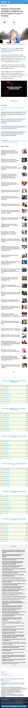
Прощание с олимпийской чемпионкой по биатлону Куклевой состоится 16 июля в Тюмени (13, 590)
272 (26, 458)
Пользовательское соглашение (7, 674)
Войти (25, 2)
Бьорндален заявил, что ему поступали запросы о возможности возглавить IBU (13, 632)
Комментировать (14, 100)
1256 (27, 415)
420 (26, 445)
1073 (27, 419)
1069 (27, 421)
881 (26, 531)
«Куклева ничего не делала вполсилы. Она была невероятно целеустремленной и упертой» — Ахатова (13, 578)
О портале (3, 672)
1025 (27, 397)
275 (26, 456)
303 (26, 480)
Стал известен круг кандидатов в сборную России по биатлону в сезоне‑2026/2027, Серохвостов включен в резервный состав (13, 656)
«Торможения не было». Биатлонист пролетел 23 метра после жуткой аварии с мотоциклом (14, 572)
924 (26, 401)
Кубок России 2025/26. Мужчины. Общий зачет (14, 437)
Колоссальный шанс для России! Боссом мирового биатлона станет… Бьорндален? (13, 629)
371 (26, 472)
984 (26, 498)
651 (26, 537)
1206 (27, 386)
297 (26, 450)
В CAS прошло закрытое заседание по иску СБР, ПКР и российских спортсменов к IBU (13, 626)
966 (26, 430)
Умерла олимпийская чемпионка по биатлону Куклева (14, 596)
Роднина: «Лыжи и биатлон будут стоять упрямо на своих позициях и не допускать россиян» (13, 599)
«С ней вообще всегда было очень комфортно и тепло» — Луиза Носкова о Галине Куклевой (13, 584)
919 (26, 403)
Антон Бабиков (4, 107)
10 (0, 403)
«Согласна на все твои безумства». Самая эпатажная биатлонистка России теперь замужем (13, 647)
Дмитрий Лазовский (10, 48)
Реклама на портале (5, 673)
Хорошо (14, 706)
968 (26, 500)
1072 (27, 391)
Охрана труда (3, 675)
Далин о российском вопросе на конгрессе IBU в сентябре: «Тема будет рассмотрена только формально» (12, 121)
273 (26, 484)
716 (26, 511)
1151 (27, 417)
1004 (27, 425)
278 (26, 454)
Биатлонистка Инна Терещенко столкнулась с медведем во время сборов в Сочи (12, 609)
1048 (27, 395)
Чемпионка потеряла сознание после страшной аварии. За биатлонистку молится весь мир (12, 606)
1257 (27, 413)
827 (26, 533)
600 (26, 541)
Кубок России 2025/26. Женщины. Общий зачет (14, 464)
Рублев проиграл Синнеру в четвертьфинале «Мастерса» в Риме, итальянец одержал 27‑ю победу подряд (13, 623)
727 (26, 509)
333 (26, 474)
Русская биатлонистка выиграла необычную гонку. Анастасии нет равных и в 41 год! (13, 127)
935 (26, 399)
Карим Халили (22, 58)
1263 (27, 496)
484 (26, 470)
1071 (27, 393)
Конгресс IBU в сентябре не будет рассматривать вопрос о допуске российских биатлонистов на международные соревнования (12, 134)
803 (26, 535)
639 (26, 539)
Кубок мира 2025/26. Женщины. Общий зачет (14, 519)
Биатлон (4, 5)
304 (26, 478)
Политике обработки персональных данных (18, 699)
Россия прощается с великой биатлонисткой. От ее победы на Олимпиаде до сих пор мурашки (13, 587)
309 (26, 476)
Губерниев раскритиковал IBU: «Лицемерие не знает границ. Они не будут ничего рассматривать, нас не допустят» (13, 114)
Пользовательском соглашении (8, 701)
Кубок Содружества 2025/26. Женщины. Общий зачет (14, 409)
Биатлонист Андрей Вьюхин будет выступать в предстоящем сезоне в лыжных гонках (12, 566)
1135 (27, 524)
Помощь (2, 671)
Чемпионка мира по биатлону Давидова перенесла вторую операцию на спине (13, 653)
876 (26, 504)
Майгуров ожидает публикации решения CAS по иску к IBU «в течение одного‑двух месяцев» (13, 612)
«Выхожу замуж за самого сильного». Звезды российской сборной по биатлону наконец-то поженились (12, 619)
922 (26, 529)
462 (26, 443)
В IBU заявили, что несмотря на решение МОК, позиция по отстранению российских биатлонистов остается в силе (13, 603)
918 (26, 502)
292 (26, 452)
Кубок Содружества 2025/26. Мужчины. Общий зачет (14, 381)
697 (26, 513)
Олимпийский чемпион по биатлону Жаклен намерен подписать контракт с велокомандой (13, 663)
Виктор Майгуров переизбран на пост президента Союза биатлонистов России (13, 615)
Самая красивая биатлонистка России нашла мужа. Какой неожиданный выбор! (13, 575)
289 (26, 482)
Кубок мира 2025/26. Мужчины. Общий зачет (14, 492)
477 (26, 441)
